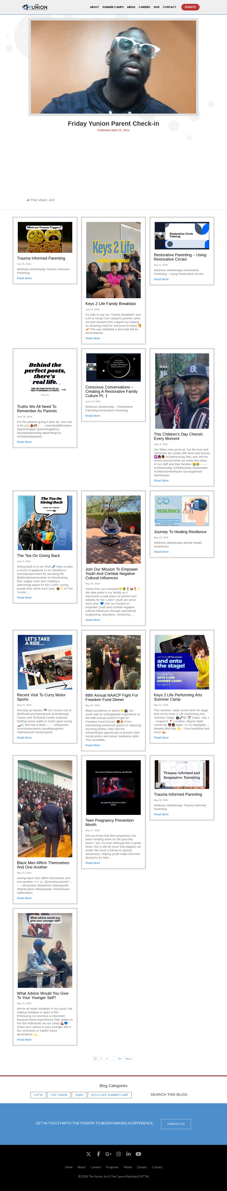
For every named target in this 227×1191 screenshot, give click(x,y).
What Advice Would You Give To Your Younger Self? (42, 995)
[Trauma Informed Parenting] (45, 237)
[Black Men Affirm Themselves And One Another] (45, 808)
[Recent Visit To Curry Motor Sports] (45, 662)
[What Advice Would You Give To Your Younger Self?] (45, 950)
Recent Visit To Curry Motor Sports (41, 697)
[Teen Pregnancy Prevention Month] (113, 787)
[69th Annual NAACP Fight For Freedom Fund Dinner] (113, 662)
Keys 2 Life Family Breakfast (110, 303)
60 (119, 1058)
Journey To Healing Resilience (180, 531)
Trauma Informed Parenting (41, 258)
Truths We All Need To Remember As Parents (37, 408)
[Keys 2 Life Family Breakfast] (113, 260)
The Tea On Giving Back (38, 555)
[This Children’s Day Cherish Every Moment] (182, 390)
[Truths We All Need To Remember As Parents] (45, 377)
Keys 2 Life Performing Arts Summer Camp (178, 697)
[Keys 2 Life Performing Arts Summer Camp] (182, 662)
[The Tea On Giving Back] (45, 522)
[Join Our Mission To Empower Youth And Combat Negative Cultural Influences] (113, 529)
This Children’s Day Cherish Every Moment (178, 436)
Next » (128, 1058)
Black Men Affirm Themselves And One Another (43, 864)
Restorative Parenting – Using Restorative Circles (180, 257)
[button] (176, 1124)
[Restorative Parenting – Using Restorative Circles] (182, 235)
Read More (24, 278)
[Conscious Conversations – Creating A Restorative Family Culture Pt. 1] (113, 367)
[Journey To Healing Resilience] (182, 510)
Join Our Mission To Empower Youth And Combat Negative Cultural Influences (111, 573)
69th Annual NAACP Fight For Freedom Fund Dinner (111, 697)
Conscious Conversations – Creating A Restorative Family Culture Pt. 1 (111, 391)
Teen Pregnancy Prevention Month (109, 822)
